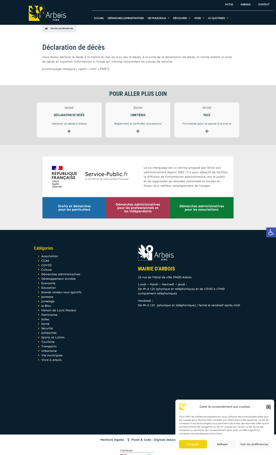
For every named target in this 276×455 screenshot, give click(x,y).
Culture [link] (46, 269)
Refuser (222, 444)
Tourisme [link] (47, 342)
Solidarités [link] (49, 333)
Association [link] (49, 256)
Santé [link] (45, 324)
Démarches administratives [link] (60, 274)
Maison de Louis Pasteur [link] (58, 310)
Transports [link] (49, 346)
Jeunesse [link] (47, 297)
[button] (268, 407)
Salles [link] (45, 319)
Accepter (192, 444)
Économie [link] (48, 283)
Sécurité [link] (47, 328)
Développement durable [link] (58, 278)
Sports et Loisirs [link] (53, 337)
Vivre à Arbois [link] (51, 360)
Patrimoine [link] (49, 315)
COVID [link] (46, 265)
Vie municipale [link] (52, 355)
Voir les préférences (254, 444)
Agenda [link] (246, 4)
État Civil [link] (69, 108)
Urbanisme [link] (49, 351)
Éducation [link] (48, 287)
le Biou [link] (46, 306)
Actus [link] (229, 4)
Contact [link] (263, 4)
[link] (271, 232)
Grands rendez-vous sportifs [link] (61, 292)
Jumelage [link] (47, 301)
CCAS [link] (45, 260)
